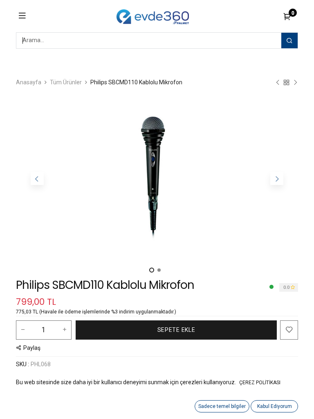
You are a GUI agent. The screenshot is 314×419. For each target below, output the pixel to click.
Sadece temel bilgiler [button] (222, 406)
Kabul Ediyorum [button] (274, 406)
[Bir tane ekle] (64, 329)
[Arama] (289, 40)
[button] (37, 178)
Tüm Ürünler (66, 82)
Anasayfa (28, 82)
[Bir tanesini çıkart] (22, 329)
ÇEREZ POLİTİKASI (259, 382)
